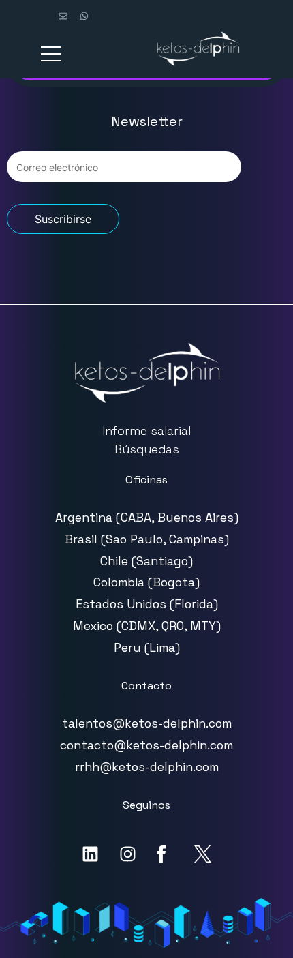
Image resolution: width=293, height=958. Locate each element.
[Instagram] (128, 854)
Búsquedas (146, 449)
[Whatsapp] (84, 16)
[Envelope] (63, 16)
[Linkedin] (91, 854)
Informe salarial (146, 430)
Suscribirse (63, 219)
